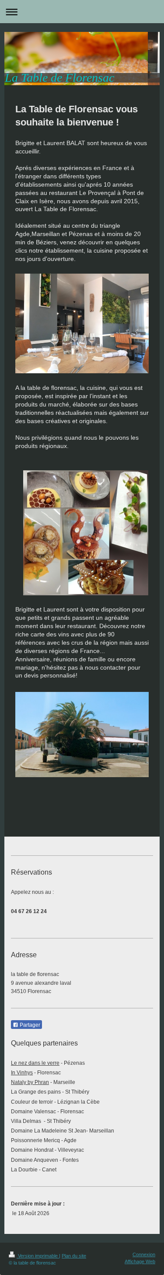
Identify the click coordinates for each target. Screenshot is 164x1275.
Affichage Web (140, 1261)
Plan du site (74, 1255)
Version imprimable (38, 1255)
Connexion (144, 1254)
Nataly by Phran (30, 1082)
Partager (29, 1025)
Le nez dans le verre (35, 1063)
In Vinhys (22, 1073)
